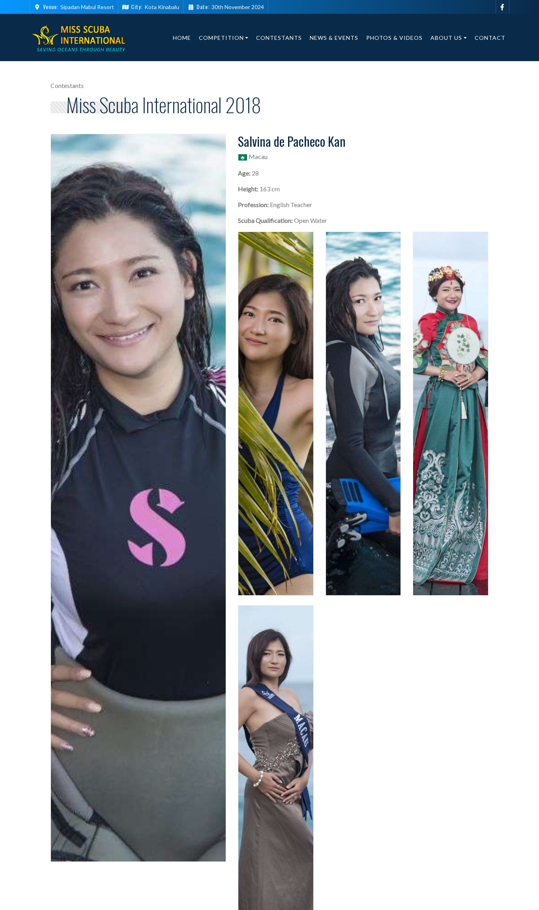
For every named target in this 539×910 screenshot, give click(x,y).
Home (182, 37)
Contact (490, 37)
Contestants (279, 37)
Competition (221, 37)
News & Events (334, 37)
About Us (446, 37)
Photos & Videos (394, 37)
